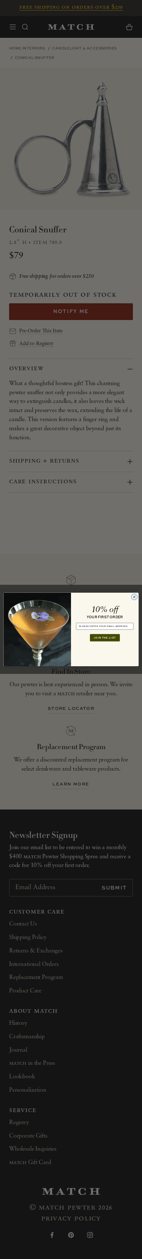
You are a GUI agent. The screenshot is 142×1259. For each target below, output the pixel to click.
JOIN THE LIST (105, 637)
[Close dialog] (134, 597)
